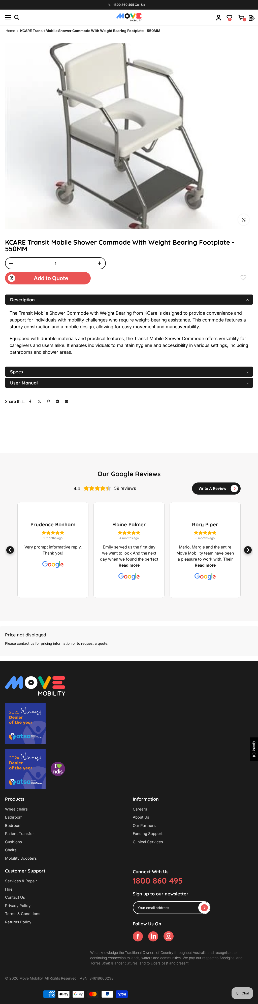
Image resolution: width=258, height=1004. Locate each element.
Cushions (13, 841)
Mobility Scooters (21, 858)
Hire (9, 889)
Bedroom (13, 825)
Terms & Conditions (22, 913)
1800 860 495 (158, 881)
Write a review (213, 488)
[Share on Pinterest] (48, 401)
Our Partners (144, 825)
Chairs (11, 850)
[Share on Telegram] (57, 401)
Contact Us (15, 897)
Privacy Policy (17, 905)
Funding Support (148, 833)
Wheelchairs (16, 809)
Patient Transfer (19, 833)
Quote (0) (254, 749)
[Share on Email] (66, 401)
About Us (141, 817)
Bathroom (13, 817)
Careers (140, 809)
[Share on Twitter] (39, 401)
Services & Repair (21, 881)
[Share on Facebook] (30, 401)
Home (10, 30)
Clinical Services (148, 841)
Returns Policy (18, 922)
